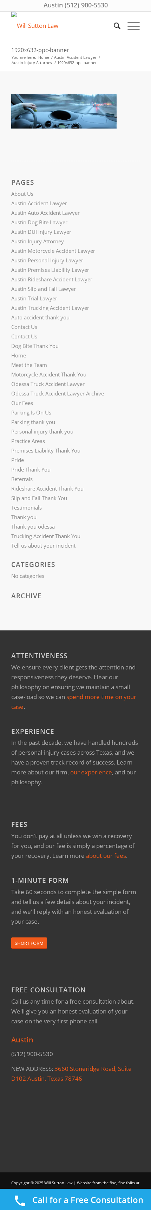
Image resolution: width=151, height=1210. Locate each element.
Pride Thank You (31, 469)
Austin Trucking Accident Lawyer (50, 307)
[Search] (113, 26)
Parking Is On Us (31, 412)
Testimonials (26, 507)
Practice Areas (28, 440)
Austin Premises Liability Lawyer (50, 269)
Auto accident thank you (40, 317)
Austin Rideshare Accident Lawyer (51, 279)
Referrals (22, 478)
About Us (22, 193)
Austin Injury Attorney (37, 241)
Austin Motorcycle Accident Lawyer (53, 250)
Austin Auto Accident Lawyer (45, 212)
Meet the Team (29, 364)
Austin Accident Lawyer (39, 203)
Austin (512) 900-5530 (76, 5)
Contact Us (24, 326)
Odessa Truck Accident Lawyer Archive (57, 393)
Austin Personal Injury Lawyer (47, 260)
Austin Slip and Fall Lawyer (43, 288)
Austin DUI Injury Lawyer (41, 231)
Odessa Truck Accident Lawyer (48, 383)
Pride (17, 459)
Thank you (24, 516)
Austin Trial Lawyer (34, 298)
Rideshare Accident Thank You (47, 488)
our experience (91, 772)
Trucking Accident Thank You (45, 535)
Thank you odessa (33, 526)
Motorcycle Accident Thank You (48, 374)
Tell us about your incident (43, 545)
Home (18, 355)
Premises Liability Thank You (45, 450)
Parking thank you (33, 421)
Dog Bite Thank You (35, 345)
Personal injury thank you (42, 431)
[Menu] (130, 26)
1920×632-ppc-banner (40, 50)
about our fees (106, 856)
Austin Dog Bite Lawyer (39, 222)
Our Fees (22, 402)
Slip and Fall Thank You (39, 497)
